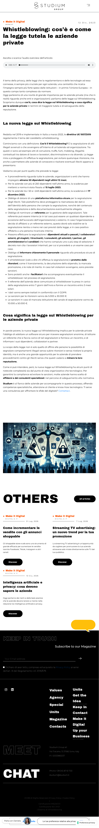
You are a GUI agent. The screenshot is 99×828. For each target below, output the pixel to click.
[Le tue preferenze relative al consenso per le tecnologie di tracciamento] (86, 822)
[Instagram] (6, 689)
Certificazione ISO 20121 (49, 807)
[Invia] (80, 658)
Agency (56, 697)
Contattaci (64, 391)
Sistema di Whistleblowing (50, 809)
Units (77, 689)
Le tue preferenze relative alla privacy (60, 821)
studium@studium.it (59, 775)
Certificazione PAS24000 (49, 804)
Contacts (57, 726)
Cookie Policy (69, 798)
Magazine (58, 719)
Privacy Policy (63, 667)
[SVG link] (49, 6)
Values (55, 690)
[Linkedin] (12, 689)
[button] (27, 820)
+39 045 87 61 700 (64, 771)
